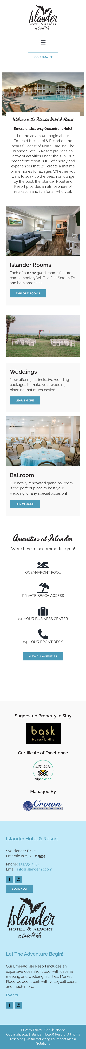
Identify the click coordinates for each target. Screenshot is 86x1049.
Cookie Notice (54, 1030)
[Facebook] (9, 879)
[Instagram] (18, 879)
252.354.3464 (29, 864)
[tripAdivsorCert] (43, 760)
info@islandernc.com (34, 869)
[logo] (43, 5)
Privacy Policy (31, 1030)
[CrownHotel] (43, 801)
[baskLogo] (43, 725)
